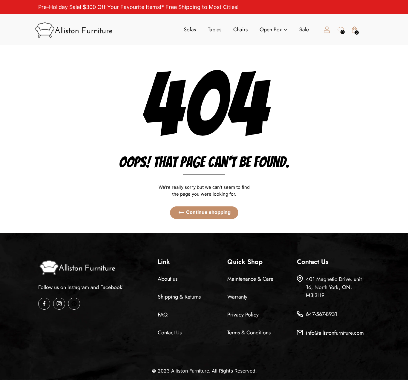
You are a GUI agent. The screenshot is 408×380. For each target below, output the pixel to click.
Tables (214, 29)
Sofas (190, 29)
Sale (304, 29)
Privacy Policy (243, 315)
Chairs (240, 29)
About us (167, 279)
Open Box (271, 29)
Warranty (237, 297)
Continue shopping (208, 212)
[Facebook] (44, 304)
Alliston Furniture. (190, 371)
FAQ (163, 315)
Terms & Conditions (249, 332)
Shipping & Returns (179, 297)
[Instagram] (59, 304)
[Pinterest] (74, 304)
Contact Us (170, 332)
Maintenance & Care (250, 279)
